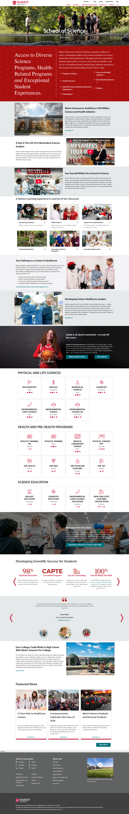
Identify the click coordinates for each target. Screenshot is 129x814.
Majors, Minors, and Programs (21, 781)
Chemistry (101, 387)
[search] (118, 5)
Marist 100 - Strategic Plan (60, 777)
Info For (86, 1)
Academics (76, 5)
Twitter (34, 768)
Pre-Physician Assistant (78, 467)
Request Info (109, 1)
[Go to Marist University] (20, 2)
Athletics (111, 5)
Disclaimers (51, 807)
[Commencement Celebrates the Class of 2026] (63, 700)
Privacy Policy (60, 807)
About (69, 5)
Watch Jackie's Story (77, 357)
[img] (125, 36)
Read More (68, 318)
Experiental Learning (22, 777)
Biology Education (29, 497)
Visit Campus (56, 765)
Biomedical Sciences (77, 388)
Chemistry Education (53, 497)
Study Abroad (20, 785)
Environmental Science (54, 410)
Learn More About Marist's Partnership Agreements (31, 287)
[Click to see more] (44, 222)
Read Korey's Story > (64, 620)
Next (116, 580)
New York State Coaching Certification (101, 499)
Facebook (21, 765)
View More (103, 745)
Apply (101, 1)
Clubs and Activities (37, 777)
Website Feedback (58, 780)
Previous (12, 580)
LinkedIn (21, 768)
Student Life (103, 5)
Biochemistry (30, 387)
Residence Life (36, 783)
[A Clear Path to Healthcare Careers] (31, 700)
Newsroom (56, 783)
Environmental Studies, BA (77, 410)
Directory (55, 762)
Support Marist (57, 774)
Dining (34, 780)
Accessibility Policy (70, 807)
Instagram (21, 762)
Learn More (68, 130)
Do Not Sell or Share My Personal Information (90, 807)
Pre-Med (53, 466)
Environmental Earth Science (29, 410)
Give (117, 1)
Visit (95, 1)
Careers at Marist (57, 771)
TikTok (33, 762)
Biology (53, 387)
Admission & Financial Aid (89, 5)
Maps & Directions (58, 768)
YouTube (34, 765)
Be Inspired (102, 357)
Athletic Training (54, 441)
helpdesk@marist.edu (56, 809)
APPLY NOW (64, 38)
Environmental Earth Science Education (77, 499)
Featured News (26, 684)
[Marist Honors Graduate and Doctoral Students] (96, 700)
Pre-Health (29, 466)
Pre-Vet (101, 466)
